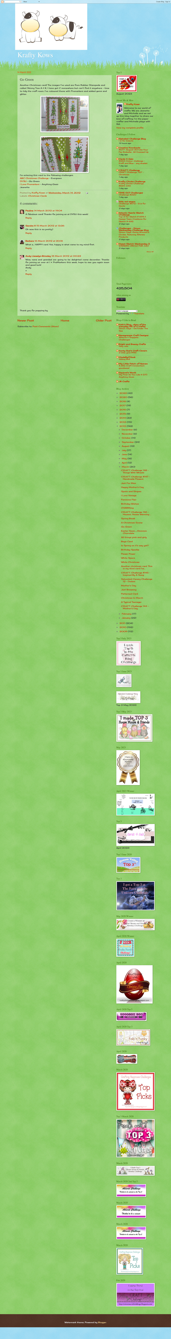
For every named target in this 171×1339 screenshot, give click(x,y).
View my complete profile (130, 128)
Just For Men (128, 483)
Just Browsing (128, 590)
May (124, 458)
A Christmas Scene (131, 523)
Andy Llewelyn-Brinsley (38, 256)
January (126, 618)
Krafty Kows (35, 54)
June (125, 454)
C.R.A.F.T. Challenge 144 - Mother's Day (135, 607)
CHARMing (127, 508)
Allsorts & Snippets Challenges (128, 338)
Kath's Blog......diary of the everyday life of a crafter (132, 325)
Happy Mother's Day (132, 487)
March (126, 467)
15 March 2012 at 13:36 (50, 226)
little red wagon (127, 201)
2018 (123, 401)
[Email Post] (87, 193)
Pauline (29, 210)
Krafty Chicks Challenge (132, 181)
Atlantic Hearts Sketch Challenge (131, 214)
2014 (123, 418)
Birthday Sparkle (130, 550)
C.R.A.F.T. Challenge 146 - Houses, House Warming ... (136, 513)
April (124, 463)
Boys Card (127, 541)
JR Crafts (124, 381)
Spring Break (128, 518)
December (128, 429)
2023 (123, 393)
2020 (123, 397)
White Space (128, 558)
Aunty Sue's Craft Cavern (133, 351)
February (127, 614)
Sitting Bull (124, 359)
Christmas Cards (37, 196)
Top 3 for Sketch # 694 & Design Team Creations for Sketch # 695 (132, 219)
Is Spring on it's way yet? (135, 545)
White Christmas (130, 562)
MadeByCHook (127, 357)
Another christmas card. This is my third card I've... (136, 567)
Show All (150, 252)
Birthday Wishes (130, 504)
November (127, 434)
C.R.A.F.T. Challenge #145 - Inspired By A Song (135, 574)
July (124, 450)
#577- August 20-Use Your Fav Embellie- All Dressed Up (133, 151)
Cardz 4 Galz (126, 159)
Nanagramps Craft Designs (133, 335)
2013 (123, 422)
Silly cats (123, 346)
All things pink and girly (134, 537)
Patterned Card (129, 594)
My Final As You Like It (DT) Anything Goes (133, 376)
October (126, 438)
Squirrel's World (127, 372)
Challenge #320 (127, 195)
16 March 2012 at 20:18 (49, 241)
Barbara (29, 241)
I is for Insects (126, 141)
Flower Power (128, 554)
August (126, 446)
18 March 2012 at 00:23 (66, 256)
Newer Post (25, 320)
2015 (123, 414)
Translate (139, 313)
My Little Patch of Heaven (133, 364)
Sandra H (30, 226)
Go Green (126, 527)
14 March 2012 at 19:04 (48, 210)
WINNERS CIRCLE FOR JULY (134, 246)
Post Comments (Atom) (46, 326)
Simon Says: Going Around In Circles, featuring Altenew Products (134, 234)
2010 (123, 627)
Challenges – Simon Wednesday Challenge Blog (134, 229)
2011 (122, 623)
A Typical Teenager (131, 602)
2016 (123, 410)
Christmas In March (132, 598)
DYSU (23, 181)
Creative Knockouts (129, 148)
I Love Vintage (128, 495)
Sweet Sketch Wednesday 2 (134, 244)
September (128, 442)
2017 (122, 405)
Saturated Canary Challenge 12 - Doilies (136, 580)
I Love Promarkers (29, 184)
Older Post (104, 320)
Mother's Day (128, 585)
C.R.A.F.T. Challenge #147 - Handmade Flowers (135, 478)
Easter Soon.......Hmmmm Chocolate (134, 532)
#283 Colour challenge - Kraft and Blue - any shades (133, 162)
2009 (123, 631)
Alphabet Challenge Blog (132, 139)
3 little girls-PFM (127, 353)
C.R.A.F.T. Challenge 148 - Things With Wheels (135, 471)
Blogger (102, 1322)
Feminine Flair (128, 500)
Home (65, 320)
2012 (123, 426)
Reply (28, 218)
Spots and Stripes (131, 491)
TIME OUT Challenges (131, 193)
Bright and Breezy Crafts (132, 344)
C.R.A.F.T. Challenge (129, 170)
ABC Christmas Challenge (34, 178)
